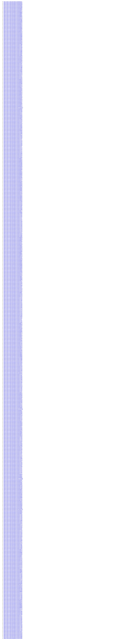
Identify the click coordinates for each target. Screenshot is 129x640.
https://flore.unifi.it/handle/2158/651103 (13, 214)
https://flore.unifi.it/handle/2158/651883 (13, 52)
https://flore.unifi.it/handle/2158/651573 (13, 308)
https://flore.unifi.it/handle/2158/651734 (13, 439)
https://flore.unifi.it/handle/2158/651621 (13, 122)
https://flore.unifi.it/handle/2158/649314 (13, 178)
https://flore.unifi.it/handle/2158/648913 (13, 91)
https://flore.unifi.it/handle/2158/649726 (13, 406)
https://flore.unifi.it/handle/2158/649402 (13, 496)
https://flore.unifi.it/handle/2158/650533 (13, 275)
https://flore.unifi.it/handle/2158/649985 (13, 188)
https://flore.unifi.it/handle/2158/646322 (13, 587)
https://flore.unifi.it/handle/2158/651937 (13, 442)
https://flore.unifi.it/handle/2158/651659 (13, 283)
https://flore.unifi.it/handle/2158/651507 (13, 138)
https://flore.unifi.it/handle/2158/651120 (13, 322)
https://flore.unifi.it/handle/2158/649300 (13, 165)
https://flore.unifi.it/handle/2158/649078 (13, 492)
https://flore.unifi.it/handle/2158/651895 (13, 126)
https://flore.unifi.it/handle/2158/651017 (13, 75)
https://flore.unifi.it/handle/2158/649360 (13, 340)
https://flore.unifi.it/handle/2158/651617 (13, 461)
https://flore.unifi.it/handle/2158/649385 (13, 484)
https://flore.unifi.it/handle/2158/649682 (13, 260)
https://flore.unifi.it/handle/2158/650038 (13, 504)
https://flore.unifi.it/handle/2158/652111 (13, 146)
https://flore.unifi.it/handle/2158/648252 (13, 600)
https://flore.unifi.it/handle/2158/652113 (13, 147)
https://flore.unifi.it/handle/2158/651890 (13, 55)
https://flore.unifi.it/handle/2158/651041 (13, 63)
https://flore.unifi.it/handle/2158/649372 (13, 481)
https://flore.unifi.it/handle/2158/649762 (13, 560)
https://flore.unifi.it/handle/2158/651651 (13, 281)
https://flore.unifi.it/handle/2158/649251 (13, 1)
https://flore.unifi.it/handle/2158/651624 (13, 123)
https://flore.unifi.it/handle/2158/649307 (13, 176)
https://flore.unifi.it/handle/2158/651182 (13, 544)
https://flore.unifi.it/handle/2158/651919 (13, 289)
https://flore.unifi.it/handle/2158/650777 (13, 610)
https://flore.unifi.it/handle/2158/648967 (13, 240)
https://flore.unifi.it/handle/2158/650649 (13, 117)
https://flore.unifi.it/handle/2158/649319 (13, 244)
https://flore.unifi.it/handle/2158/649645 (13, 168)
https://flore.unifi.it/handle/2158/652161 (13, 465)
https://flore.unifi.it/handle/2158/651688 (13, 359)
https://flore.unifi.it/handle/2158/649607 (13, 9)
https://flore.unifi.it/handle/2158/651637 (13, 537)
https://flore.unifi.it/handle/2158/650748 (13, 370)
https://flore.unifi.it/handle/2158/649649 (13, 169)
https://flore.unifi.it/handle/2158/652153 (13, 565)
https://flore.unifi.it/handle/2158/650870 (13, 572)
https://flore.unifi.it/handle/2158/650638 (13, 42)
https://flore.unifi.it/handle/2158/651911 (13, 287)
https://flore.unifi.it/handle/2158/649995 (13, 190)
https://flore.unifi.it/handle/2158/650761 (13, 448)
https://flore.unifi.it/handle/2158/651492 (13, 68)
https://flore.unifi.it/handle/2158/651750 (13, 517)
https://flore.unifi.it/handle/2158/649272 (13, 85)
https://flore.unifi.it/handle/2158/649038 (13, 407)
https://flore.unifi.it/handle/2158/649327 (13, 326)
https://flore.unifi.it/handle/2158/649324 (13, 181)
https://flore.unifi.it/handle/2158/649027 (13, 336)
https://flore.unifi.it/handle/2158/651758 (13, 630)
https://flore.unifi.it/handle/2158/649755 (13, 559)
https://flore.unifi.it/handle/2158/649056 (13, 474)
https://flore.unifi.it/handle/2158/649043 (13, 394)
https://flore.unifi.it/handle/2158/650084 (13, 35)
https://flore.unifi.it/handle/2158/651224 (13, 532)
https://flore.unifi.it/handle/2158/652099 (13, 71)
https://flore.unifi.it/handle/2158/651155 (13, 469)
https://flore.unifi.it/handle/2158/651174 (13, 374)
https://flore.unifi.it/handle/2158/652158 (13, 464)
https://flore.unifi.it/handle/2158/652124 (13, 229)
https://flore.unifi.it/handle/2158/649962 (13, 27)
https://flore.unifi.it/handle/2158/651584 (13, 377)
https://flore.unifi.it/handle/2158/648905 (13, 16)
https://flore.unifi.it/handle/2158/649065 (13, 489)
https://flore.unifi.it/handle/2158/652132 (13, 311)
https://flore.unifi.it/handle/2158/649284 (13, 162)
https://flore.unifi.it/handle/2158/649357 (13, 339)
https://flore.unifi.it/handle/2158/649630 (13, 90)
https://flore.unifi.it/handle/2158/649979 (13, 106)
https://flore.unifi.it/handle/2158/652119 (13, 151)
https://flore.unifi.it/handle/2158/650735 (13, 367)
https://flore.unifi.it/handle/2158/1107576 (13, 409)
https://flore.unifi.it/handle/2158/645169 (13, 577)
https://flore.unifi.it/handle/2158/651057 (13, 156)
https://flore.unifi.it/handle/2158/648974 (13, 332)
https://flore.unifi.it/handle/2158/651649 (13, 540)
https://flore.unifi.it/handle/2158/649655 (13, 182)
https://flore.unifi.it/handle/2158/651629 (13, 536)
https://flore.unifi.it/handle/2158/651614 (13, 460)
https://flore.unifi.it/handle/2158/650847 (13, 276)
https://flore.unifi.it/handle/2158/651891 (13, 125)
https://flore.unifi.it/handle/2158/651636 (13, 204)
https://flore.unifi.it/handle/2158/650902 (13, 431)
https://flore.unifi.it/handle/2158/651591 (13, 46)
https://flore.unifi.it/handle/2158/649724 (13, 344)
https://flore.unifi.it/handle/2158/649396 (13, 494)
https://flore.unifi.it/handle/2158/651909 (13, 285)
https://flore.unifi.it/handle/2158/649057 (13, 410)
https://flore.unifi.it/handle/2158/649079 (13, 551)
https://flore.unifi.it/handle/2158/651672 (13, 284)
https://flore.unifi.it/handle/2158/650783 (13, 527)
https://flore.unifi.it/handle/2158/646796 (13, 588)
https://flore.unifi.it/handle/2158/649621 (13, 87)
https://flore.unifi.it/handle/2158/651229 (13, 533)
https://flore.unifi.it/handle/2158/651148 (13, 300)
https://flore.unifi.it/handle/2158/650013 (13, 346)
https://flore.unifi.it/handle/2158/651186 (13, 545)
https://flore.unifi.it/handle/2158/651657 (13, 541)
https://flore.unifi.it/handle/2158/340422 (13, 373)
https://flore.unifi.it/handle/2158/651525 (13, 142)
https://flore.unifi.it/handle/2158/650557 (13, 426)
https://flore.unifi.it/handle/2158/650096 (13, 39)
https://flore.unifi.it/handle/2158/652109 (13, 145)
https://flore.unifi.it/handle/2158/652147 (13, 383)
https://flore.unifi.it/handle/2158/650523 (13, 273)
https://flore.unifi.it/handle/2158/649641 (13, 102)
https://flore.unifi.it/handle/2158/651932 (13, 441)
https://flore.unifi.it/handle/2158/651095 (13, 213)
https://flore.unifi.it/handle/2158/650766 (13, 449)
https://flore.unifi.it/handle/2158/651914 (13, 288)
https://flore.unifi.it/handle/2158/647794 (13, 596)
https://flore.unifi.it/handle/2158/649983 (13, 109)
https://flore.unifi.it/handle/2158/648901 (13, 15)
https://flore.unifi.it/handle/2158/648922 (13, 94)
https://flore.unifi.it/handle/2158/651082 (13, 235)
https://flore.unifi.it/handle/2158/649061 (13, 476)
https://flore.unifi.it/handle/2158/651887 (13, 54)
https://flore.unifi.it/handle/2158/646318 (13, 585)
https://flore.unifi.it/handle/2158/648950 (13, 161)
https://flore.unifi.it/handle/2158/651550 (13, 226)
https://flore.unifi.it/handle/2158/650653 (13, 62)
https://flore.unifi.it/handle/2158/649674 (13, 186)
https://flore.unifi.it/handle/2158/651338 (13, 576)
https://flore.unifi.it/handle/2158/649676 (13, 248)
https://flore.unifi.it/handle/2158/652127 (13, 232)
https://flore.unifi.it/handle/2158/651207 (13, 453)
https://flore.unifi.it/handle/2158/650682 (13, 212)
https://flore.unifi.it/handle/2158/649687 (13, 261)
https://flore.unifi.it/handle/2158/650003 (13, 268)
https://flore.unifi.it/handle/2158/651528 (13, 221)
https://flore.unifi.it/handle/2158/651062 (13, 157)
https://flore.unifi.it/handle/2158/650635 (13, 40)
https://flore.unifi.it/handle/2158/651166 (13, 618)
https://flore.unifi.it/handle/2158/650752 (13, 371)
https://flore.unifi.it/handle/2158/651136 (13, 299)
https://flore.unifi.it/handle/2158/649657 (13, 170)
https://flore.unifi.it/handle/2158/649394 (13, 553)
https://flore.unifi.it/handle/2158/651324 (13, 573)
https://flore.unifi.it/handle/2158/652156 (13, 462)
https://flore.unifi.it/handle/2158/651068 (13, 133)
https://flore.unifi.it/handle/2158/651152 (13, 302)
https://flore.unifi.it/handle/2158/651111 (13, 319)
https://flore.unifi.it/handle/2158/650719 (13, 295)
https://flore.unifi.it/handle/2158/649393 (13, 493)
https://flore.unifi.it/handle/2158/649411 (13, 556)
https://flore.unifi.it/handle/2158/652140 (13, 315)
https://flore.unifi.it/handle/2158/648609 (13, 607)
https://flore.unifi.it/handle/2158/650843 (13, 200)
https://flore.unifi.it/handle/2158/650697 (13, 292)
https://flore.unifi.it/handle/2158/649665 (13, 247)
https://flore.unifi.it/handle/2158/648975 (13, 323)
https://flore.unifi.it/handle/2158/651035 (13, 78)
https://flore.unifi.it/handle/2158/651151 (13, 468)
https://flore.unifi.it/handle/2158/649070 (13, 490)
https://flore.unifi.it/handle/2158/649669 (13, 185)
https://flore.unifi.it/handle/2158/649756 (13, 500)
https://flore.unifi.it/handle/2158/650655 (13, 129)
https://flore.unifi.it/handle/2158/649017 (13, 334)
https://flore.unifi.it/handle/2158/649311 (13, 243)
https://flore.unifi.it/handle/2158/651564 (13, 307)
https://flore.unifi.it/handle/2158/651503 (13, 137)
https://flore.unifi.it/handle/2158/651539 (13, 224)
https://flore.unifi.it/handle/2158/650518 (13, 272)
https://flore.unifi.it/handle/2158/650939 (13, 512)
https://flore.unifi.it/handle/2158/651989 (13, 636)
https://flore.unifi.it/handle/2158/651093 (13, 316)
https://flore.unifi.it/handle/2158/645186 (13, 581)
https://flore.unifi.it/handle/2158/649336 (13, 328)
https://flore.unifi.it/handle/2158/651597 (13, 48)
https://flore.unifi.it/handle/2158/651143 (13, 390)
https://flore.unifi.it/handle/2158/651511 (13, 139)
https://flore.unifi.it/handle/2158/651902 (13, 208)
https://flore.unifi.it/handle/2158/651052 (13, 154)
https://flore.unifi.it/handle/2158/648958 (13, 237)
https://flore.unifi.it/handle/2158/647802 (13, 599)
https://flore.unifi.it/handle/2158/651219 (13, 531)
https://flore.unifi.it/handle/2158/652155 (13, 567)
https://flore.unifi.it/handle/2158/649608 (13, 22)
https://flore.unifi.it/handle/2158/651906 (13, 209)
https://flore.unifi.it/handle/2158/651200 (13, 547)
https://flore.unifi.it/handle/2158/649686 (13, 251)
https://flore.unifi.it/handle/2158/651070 (13, 233)
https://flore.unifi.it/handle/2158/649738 (13, 486)
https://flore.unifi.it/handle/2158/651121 (13, 218)
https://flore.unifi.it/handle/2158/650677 (13, 210)
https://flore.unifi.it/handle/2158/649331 (13, 327)
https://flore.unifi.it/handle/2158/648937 (13, 158)
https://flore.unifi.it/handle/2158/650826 (13, 196)
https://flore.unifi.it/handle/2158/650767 (13, 450)
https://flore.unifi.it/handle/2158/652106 (13, 143)
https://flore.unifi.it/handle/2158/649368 (13, 413)
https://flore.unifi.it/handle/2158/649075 (13, 549)
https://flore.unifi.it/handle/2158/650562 (13, 427)
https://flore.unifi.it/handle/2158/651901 (13, 206)
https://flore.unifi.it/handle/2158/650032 (13, 501)
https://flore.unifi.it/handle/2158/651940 (13, 445)
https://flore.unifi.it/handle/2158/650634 (13, 56)
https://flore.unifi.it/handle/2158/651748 (13, 626)
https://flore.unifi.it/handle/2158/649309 (13, 177)
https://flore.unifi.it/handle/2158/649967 (13, 30)
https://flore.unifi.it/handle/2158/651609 (13, 458)
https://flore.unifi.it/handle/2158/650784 (13, 612)
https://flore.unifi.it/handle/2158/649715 (13, 342)
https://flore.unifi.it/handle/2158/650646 (13, 115)
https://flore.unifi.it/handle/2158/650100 (13, 110)
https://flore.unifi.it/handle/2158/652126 (13, 231)
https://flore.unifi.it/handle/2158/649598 (13, 7)
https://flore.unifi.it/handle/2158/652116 (13, 149)
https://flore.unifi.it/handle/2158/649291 (13, 95)
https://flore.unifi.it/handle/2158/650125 (13, 192)
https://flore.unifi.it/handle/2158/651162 (13, 616)
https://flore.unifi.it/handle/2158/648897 (13, 14)
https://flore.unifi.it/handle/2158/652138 (13, 314)
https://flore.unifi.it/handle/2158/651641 (13, 539)
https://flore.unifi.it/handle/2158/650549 (13, 350)
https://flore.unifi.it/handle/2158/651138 (13, 389)
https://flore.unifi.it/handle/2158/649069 (13, 477)
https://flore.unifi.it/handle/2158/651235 (13, 535)
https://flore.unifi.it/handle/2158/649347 (13, 398)
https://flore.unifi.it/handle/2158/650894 (13, 355)
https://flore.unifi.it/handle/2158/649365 (13, 411)
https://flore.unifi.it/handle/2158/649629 (13, 99)
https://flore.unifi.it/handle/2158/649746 (13, 488)
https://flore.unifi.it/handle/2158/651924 (13, 362)
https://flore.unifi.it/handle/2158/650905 (13, 433)
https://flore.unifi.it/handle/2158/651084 (13, 135)
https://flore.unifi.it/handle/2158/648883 (13, 12)
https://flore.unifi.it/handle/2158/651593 (13, 378)
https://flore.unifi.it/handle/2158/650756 (13, 446)
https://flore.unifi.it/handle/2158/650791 (13, 529)
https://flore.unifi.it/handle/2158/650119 (13, 114)
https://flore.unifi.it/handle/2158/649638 (13, 166)
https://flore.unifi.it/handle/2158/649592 (13, 5)
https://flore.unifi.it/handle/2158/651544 (13, 624)
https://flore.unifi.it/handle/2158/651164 (13, 472)
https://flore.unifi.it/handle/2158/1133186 (13, 478)
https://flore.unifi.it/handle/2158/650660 (13, 130)
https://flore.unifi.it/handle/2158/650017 (13, 348)
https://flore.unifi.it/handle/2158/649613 (13, 11)
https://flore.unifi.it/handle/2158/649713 (13, 403)
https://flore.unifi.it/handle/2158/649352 (13, 338)
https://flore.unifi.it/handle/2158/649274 (13, 18)
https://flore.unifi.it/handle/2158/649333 (13, 256)
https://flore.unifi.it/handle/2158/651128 (13, 387)
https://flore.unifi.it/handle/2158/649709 (13, 402)
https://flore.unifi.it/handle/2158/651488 (13, 67)
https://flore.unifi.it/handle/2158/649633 (13, 101)
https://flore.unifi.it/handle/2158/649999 (13, 265)
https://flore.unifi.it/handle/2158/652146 (13, 382)
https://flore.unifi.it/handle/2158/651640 (13, 205)
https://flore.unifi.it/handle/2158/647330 (13, 595)
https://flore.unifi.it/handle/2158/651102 (13, 318)
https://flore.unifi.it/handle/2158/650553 (13, 351)
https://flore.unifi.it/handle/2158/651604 (13, 119)
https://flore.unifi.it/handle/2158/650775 (13, 524)
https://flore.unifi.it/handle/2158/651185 (13, 620)
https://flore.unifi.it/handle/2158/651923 (13, 632)
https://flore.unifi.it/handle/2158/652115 (13, 150)
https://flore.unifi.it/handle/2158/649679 (13, 249)
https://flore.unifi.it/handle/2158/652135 (13, 312)
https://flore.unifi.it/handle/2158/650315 (13, 194)
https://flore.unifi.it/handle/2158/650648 (13, 60)
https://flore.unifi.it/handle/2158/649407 (13, 555)
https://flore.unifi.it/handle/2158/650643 (13, 43)
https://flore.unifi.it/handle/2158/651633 (13, 202)
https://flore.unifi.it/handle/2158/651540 (13, 622)
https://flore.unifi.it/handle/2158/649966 (13, 28)
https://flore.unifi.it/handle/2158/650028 (13, 423)
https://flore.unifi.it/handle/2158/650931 (13, 510)
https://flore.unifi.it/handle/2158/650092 (13, 38)
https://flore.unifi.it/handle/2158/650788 (13, 614)
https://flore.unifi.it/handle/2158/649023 (13, 335)
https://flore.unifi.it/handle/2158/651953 (13, 521)
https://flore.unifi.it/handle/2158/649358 (13, 401)
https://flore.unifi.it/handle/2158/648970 (13, 255)
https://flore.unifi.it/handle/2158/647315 (13, 592)
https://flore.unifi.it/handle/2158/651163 (13, 470)
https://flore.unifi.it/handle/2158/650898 (13, 356)
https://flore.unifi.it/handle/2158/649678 (13, 259)
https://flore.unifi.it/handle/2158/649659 (13, 184)
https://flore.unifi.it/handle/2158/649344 (13, 397)
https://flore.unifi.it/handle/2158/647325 (13, 594)
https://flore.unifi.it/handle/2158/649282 (13, 19)
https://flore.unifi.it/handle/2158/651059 (13, 66)
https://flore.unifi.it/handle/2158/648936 (13, 172)
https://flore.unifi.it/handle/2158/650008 (13, 271)
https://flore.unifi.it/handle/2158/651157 (13, 615)
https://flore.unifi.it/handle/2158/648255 (13, 602)
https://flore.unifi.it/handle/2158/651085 (13, 236)
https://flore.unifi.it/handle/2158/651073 (13, 134)
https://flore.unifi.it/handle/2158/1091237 (13, 509)
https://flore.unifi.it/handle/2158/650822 (13, 118)
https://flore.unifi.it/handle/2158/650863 (13, 277)
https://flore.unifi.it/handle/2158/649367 (13, 480)
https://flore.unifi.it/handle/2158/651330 (13, 575)
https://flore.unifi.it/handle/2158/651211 (13, 454)
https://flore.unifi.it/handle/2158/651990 (13, 638)
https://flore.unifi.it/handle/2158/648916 (13, 79)
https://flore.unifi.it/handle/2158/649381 (13, 482)
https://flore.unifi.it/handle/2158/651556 (13, 304)
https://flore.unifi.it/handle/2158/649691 (13, 330)
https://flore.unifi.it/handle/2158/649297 (13, 98)
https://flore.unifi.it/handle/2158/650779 (13, 525)
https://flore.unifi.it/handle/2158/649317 (13, 180)
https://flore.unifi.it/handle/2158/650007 (13, 269)
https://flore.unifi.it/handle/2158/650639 (13, 58)
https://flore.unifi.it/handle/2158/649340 (13, 395)
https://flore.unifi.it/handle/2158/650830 (13, 197)
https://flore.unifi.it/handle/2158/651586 (13, 44)
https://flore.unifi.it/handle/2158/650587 (13, 506)
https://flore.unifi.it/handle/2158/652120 (13, 228)
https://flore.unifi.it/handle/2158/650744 (13, 368)
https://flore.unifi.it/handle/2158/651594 (13, 47)
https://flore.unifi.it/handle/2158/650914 (13, 434)
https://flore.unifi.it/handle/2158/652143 (13, 381)
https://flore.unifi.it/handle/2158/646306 (13, 583)
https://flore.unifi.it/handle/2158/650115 (13, 113)
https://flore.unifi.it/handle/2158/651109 (13, 216)
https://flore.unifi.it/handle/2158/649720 (13, 343)
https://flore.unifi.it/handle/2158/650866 (13, 571)
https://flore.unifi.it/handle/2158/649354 (13, 399)
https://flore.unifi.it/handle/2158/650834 (13, 198)
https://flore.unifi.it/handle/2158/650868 (13, 279)
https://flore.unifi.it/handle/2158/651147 (13, 391)
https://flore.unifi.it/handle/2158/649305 (13, 241)
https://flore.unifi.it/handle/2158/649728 (13, 415)
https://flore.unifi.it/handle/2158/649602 (13, 8)
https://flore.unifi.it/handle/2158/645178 (13, 580)
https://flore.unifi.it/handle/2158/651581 (13, 375)
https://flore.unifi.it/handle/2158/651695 (13, 360)
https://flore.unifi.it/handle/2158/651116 (13, 320)
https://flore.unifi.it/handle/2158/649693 (13, 263)
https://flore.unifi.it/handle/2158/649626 (13, 89)
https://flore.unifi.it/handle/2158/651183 (13, 452)
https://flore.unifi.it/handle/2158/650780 (13, 611)
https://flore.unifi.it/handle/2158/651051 (13, 64)
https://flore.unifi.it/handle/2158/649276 (13, 86)
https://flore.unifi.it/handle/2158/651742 (13, 514)
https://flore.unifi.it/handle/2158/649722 (13, 405)
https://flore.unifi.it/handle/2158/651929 (13, 634)
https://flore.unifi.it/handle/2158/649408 (13, 497)
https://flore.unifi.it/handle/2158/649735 (13, 418)
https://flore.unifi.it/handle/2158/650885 (13, 354)
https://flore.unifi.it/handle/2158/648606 (13, 606)
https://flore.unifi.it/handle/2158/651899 (13, 127)
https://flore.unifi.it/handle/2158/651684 (13, 358)
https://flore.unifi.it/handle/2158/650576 (13, 430)
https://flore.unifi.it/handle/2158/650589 (13, 508)
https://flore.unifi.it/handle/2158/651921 (13, 631)
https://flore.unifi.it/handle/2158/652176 (13, 543)
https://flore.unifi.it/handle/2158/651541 (13, 623)
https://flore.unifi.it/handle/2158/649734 (13, 485)
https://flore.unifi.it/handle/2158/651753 (13, 628)
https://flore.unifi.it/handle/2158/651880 (13, 51)
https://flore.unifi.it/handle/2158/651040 (13, 153)
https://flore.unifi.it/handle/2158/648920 (13, 80)
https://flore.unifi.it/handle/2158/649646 (13, 103)
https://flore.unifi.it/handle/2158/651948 (13, 520)
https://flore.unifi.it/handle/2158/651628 (13, 201)
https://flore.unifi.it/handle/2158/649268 (13, 83)
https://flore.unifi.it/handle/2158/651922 (13, 291)
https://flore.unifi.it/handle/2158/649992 (13, 189)
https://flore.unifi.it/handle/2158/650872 (13, 280)
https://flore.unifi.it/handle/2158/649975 (13, 105)
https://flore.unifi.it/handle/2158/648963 (13, 239)
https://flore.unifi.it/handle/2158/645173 (13, 579)
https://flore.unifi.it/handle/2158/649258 (13, 4)
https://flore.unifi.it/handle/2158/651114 (13, 217)
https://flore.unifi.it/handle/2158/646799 (13, 590)
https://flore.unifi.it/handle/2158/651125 (13, 220)
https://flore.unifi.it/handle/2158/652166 (13, 466)
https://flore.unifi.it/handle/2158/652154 (13, 386)
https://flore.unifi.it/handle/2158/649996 (13, 264)
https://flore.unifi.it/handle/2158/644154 (13, 561)
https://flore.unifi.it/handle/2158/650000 (13, 267)
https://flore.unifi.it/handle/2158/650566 (13, 429)
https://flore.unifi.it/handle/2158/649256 (13, 3)
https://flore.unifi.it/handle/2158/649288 (13, 164)
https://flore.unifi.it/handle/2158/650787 (13, 528)
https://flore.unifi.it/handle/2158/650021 (13, 421)
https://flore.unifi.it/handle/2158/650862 (13, 569)
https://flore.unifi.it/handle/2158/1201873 (13, 107)
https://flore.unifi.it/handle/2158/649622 (13, 24)
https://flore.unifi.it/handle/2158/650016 (13, 347)
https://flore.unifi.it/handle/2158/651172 (13, 473)
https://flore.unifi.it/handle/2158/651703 (13, 437)
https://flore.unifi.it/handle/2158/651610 (13, 121)
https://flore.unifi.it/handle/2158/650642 (13, 59)
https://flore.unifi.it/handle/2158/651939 (13, 444)
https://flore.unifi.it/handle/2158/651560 (13, 306)
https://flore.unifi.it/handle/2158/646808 (13, 591)
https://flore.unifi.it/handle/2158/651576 (13, 310)
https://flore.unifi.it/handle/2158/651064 (13, 131)
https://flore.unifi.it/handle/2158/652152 (13, 385)
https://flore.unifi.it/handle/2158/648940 (13, 173)
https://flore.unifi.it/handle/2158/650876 (13, 352)
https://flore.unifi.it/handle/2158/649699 (13, 331)
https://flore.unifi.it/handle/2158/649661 (13, 245)
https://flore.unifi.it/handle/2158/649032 (13, 393)
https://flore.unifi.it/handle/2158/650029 (13, 425)
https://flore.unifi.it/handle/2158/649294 (13, 97)
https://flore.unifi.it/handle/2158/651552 (13, 303)
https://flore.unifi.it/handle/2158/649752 (13, 498)
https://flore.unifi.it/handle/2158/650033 (13, 502)
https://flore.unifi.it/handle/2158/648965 (13, 253)
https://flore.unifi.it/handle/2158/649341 (13, 257)
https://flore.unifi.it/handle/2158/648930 (13, 82)
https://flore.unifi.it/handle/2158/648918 (13, 93)
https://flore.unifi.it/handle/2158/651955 (13, 523)
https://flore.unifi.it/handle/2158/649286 (13, 20)
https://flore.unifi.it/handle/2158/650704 (13, 293)
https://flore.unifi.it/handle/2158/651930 (13, 635)
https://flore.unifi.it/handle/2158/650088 (13, 36)
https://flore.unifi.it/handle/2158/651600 (13, 50)
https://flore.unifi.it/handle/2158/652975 (13, 584)
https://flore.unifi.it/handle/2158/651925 (13, 363)
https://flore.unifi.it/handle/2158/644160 (13, 563)
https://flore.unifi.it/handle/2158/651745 (13, 516)
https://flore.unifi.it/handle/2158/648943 (13, 160)
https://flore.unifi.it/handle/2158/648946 (13, 174)
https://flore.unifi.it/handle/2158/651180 (13, 619)
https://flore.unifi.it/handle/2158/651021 (13, 76)
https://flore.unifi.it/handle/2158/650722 (13, 296)
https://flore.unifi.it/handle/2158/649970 (13, 31)
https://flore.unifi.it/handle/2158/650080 (13, 34)
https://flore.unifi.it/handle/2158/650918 (13, 435)
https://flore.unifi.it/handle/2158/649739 (13, 419)
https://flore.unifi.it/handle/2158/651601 (13, 457)
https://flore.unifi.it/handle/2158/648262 (13, 603)
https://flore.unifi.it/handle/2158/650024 (13, 422)
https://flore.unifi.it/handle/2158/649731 (13, 417)
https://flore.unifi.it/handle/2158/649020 (13, 324)
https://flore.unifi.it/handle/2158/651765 (13, 519)
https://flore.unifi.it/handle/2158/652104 (13, 72)
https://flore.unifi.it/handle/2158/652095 (13, 70)
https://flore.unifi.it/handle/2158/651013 (13, 74)
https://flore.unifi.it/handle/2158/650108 (13, 111)
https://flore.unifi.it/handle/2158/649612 (13, 23)
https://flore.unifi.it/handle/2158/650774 (13, 608)
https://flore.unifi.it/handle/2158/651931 (13, 364)
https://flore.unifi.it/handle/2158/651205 (13, 548)
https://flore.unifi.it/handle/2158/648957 (13, 252)
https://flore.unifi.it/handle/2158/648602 (13, 604)
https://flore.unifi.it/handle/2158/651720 (13, 438)
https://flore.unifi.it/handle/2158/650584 (13, 505)
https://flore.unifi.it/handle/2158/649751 (13, 557)
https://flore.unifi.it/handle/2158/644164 (13, 564)
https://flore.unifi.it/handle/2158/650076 (13, 32)
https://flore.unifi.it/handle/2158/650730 (13, 366)
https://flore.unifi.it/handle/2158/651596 (13, 379)
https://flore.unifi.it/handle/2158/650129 (13, 193)
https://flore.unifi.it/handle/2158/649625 (13, 26)
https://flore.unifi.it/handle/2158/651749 (13, 627)
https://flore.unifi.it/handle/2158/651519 (13, 141)
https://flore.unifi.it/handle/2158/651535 (13, 222)
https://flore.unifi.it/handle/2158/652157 (13, 568)
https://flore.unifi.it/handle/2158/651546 (13, 225)
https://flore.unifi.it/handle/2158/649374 (13, 414)
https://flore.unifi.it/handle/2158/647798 (13, 598)
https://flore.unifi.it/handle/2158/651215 (13, 456)
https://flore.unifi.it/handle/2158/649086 (13, 552)
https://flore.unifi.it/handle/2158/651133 (13, 297)
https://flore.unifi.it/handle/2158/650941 (13, 513)
